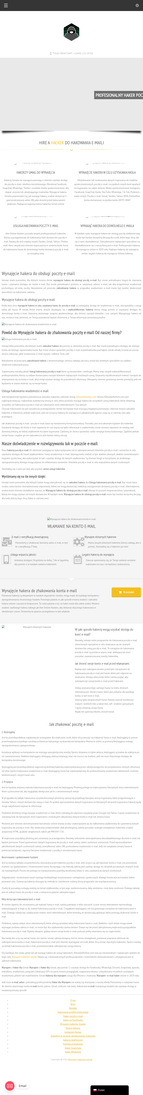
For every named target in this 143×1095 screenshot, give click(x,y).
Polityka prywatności (73, 1044)
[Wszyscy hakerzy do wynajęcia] (71, 47)
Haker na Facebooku (73, 1020)
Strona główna (73, 1028)
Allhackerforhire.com (86, 396)
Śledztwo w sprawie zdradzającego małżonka (73, 1035)
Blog (73, 1004)
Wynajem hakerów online (24, 956)
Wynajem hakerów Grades (73, 1024)
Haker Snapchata (73, 1048)
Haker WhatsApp (73, 1051)
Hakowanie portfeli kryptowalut (73, 1012)
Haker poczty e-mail (73, 1016)
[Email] (9, 1086)
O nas (73, 1000)
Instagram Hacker (73, 1032)
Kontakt (73, 1008)
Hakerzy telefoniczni (73, 1040)
